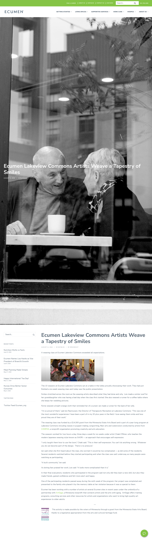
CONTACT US (100, 3)
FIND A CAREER (71, 3)
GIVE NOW (110, 3)
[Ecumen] (14, 11)
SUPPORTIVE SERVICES (99, 12)
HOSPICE (130, 12)
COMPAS (45, 429)
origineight (74, 347)
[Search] (126, 3)
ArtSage (59, 492)
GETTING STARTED (63, 12)
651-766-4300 (144, 3)
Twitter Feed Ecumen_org (15, 405)
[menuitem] (71, 3)
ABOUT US (82, 3)
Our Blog (23, 178)
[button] (135, 3)
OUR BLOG (91, 3)
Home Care (117, 12)
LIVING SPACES (80, 12)
